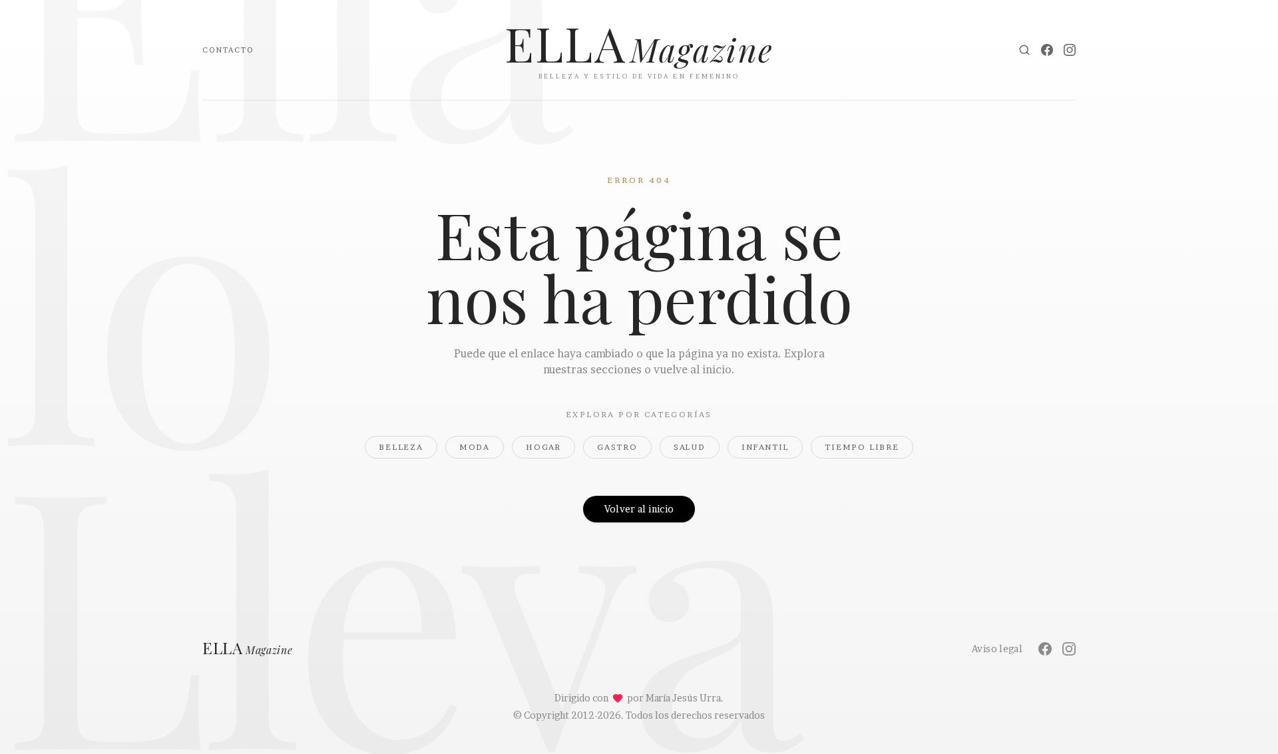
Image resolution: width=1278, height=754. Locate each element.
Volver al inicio (639, 508)
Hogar (543, 447)
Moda (474, 447)
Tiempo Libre (862, 447)
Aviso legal (997, 648)
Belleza (401, 447)
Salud (690, 447)
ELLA (247, 649)
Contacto (228, 50)
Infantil (765, 447)
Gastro (617, 447)
